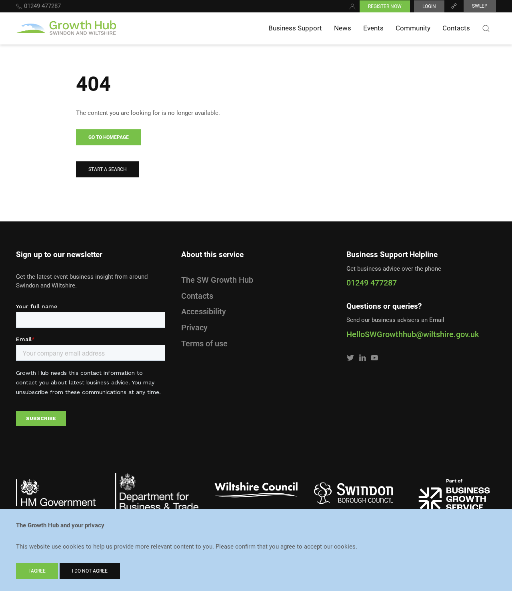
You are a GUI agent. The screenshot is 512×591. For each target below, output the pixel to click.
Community (413, 28)
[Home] (66, 28)
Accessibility (203, 311)
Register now (385, 6)
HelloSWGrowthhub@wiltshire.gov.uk (412, 334)
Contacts (456, 28)
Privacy (194, 327)
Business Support (295, 28)
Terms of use (204, 343)
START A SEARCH (107, 169)
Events (373, 28)
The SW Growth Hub (217, 280)
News (342, 28)
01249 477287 (41, 6)
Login (429, 6)
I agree (37, 571)
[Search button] (486, 28)
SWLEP (480, 6)
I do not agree (90, 571)
